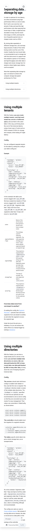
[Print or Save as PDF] (23, 6)
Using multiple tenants (10, 511)
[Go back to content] (6, 6)
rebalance (12, 330)
